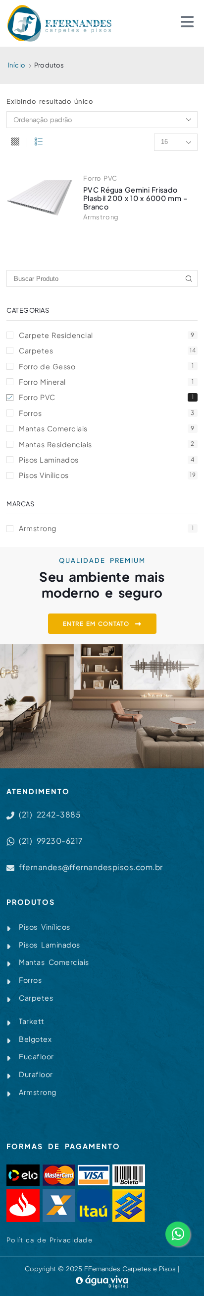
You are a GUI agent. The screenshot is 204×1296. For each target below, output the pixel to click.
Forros (107, 413)
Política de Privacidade (49, 1240)
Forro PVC (100, 178)
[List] (39, 142)
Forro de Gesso (106, 366)
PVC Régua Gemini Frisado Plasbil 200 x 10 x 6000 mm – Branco (135, 198)
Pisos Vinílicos (107, 475)
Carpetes (107, 350)
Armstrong (101, 217)
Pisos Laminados (107, 459)
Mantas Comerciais (107, 428)
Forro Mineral (106, 381)
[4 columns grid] (15, 142)
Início (16, 65)
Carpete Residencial (107, 335)
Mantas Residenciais (107, 444)
